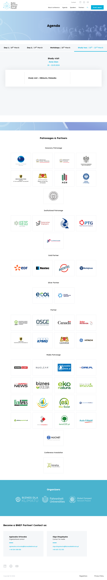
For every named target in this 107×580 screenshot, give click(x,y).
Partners (81, 7)
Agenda (64, 7)
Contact (73, 2)
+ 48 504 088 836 (15, 549)
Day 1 (11, 47)
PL (87, 7)
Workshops (60, 47)
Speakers (73, 7)
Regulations (83, 576)
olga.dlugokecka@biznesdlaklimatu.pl (66, 546)
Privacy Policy (99, 576)
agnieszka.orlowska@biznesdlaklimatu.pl (23, 546)
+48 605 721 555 (58, 549)
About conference (54, 7)
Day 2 (35, 47)
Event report (97, 7)
